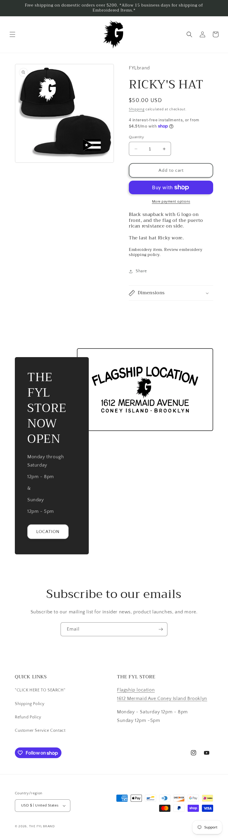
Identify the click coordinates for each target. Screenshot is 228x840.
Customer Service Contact (40, 730)
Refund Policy (28, 717)
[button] (12, 34)
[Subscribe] (160, 629)
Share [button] (141, 271)
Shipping (137, 109)
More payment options (171, 201)
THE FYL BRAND (42, 826)
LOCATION (48, 531)
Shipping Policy (30, 703)
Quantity (136, 137)
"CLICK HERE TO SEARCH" (40, 690)
